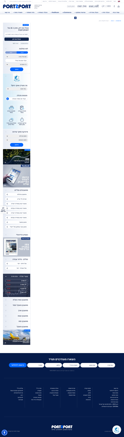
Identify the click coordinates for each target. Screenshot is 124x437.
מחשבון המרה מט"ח (20, 300)
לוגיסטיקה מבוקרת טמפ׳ (16, 391)
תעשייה (39, 391)
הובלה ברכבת (55, 391)
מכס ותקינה (38, 393)
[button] (75, 18)
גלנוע (89, 393)
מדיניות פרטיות (114, 397)
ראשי (114, 1)
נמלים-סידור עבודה (62, 1)
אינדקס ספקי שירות (99, 1)
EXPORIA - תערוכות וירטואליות (110, 406)
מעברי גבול (55, 395)
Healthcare (55, 12)
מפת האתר (115, 393)
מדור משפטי (30, 12)
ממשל (39, 395)
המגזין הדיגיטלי (22, 235)
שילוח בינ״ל (20, 388)
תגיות (112, 21)
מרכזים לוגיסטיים (18, 393)
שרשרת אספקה (80, 12)
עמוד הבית (116, 12)
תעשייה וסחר (18, 12)
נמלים (89, 391)
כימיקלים (88, 400)
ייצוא (22, 52)
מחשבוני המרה (79, 1)
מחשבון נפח (23, 321)
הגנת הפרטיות (114, 402)
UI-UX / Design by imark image (12, 431)
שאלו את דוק (16, 39)
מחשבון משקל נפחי (20, 305)
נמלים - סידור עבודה (20, 259)
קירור (89, 397)
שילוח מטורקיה (24, 43)
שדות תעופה (72, 395)
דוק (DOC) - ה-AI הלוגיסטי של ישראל (108, 404)
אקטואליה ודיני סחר (36, 400)
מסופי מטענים (87, 395)
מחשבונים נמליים (89, 1)
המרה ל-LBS (15, 43)
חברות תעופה (71, 388)
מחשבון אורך (23, 310)
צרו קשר (45, 1)
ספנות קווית (88, 388)
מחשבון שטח (23, 316)
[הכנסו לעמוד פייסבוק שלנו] (16, 176)
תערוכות (21, 400)
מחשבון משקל (22, 326)
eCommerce (67, 12)
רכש (22, 395)
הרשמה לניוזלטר (52, 1)
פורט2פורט (118, 21)
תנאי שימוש (115, 395)
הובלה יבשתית (43, 12)
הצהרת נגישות (114, 400)
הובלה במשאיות (54, 388)
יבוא (11, 52)
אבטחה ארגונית (37, 397)
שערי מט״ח (71, 1)
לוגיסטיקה (20, 397)
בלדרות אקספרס (71, 391)
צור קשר (7, 12)
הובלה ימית (106, 12)
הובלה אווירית (94, 12)
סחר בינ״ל (38, 388)
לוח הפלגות (109, 1)
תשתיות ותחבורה (54, 393)
